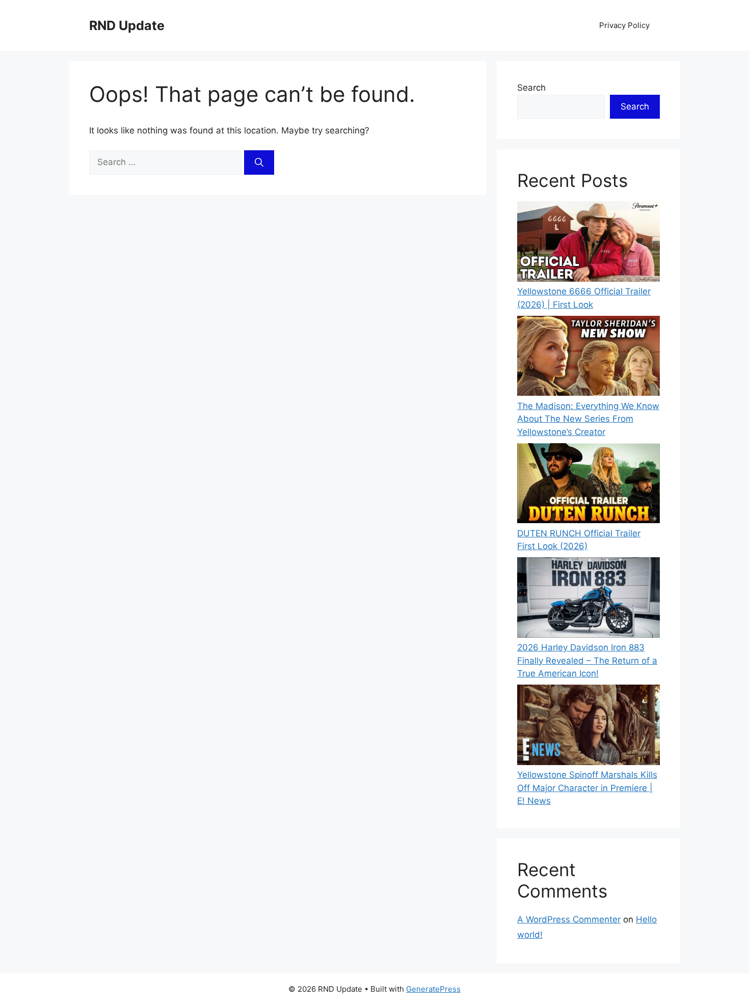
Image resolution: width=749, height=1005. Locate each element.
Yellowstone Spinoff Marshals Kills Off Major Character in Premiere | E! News (587, 788)
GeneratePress (433, 989)
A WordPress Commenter (569, 919)
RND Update (127, 25)
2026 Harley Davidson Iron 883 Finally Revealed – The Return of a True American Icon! (587, 660)
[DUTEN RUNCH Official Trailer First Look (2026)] (588, 485)
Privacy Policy (624, 25)
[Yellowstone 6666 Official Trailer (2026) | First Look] (588, 243)
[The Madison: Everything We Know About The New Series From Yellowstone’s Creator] (588, 358)
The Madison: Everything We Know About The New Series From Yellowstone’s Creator (588, 419)
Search (531, 88)
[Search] (259, 162)
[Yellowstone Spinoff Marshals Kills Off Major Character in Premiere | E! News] (588, 727)
